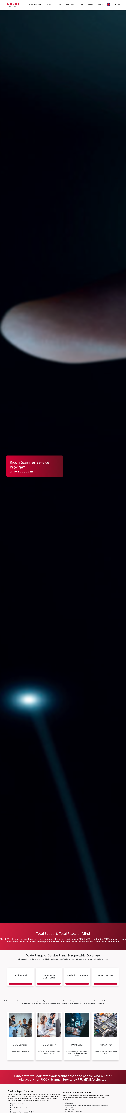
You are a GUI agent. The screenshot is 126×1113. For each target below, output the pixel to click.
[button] (34, 4)
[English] (108, 4)
